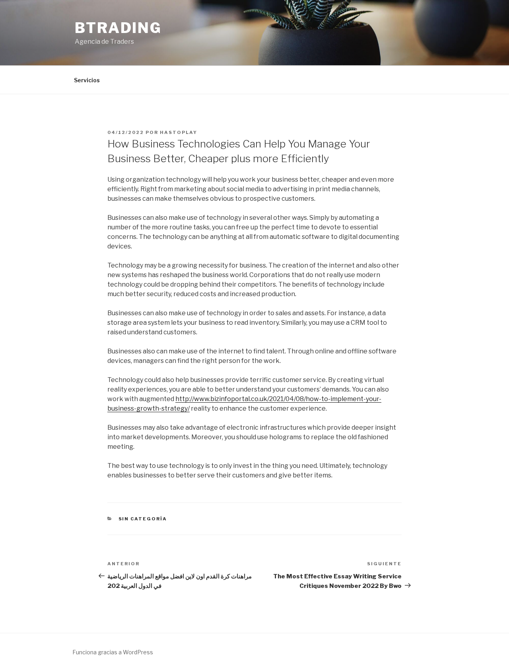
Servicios (87, 80)
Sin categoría (143, 519)
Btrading (118, 28)
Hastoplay (178, 132)
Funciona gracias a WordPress (112, 652)
